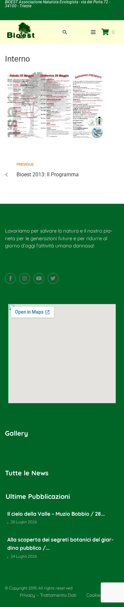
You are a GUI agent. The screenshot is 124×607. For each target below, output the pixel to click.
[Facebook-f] (10, 278)
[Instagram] (24, 278)
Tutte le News (27, 473)
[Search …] (65, 32)
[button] (118, 14)
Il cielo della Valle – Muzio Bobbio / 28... (56, 513)
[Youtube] (38, 278)
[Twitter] (53, 278)
